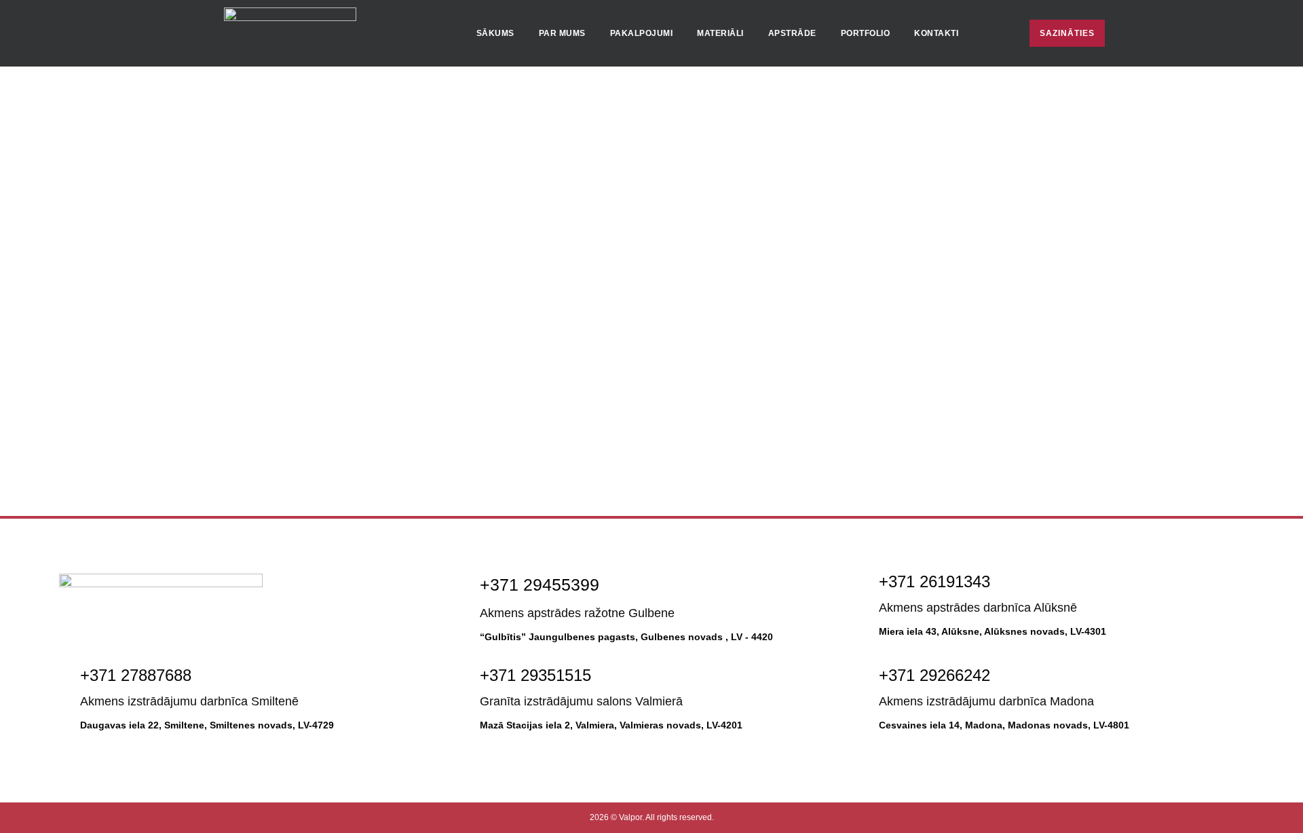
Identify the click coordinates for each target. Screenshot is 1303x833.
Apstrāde (792, 33)
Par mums (562, 33)
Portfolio (865, 33)
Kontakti (936, 33)
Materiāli (720, 33)
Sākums (495, 33)
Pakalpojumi (641, 33)
